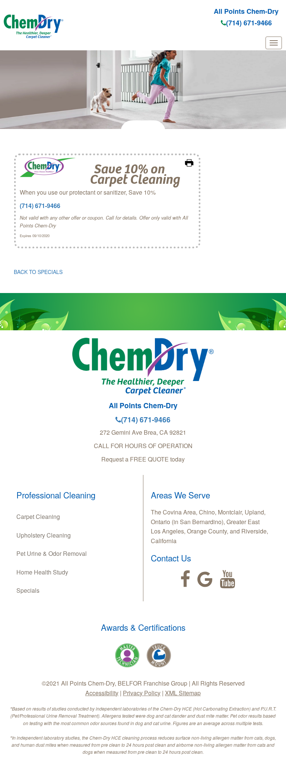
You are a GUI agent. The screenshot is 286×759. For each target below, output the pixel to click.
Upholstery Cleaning (43, 535)
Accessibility (101, 693)
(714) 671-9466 (249, 23)
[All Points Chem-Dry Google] (205, 579)
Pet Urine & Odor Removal (51, 553)
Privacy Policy (142, 693)
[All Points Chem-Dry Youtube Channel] (227, 579)
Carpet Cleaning (38, 516)
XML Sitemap (183, 693)
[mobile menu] (274, 43)
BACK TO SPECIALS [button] (38, 271)
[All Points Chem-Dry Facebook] (185, 579)
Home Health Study (42, 572)
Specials (27, 590)
